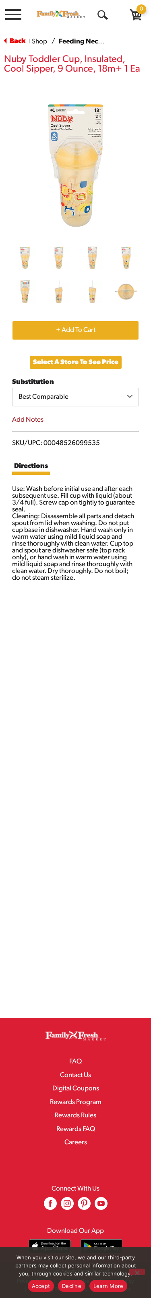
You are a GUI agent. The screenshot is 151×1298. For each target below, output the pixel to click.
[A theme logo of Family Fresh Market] (61, 14)
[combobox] (75, 397)
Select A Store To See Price (75, 362)
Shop (39, 41)
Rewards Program (75, 1102)
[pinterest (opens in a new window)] (84, 1206)
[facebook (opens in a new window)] (50, 1206)
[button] (25, 258)
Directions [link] (31, 466)
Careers (75, 1142)
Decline (71, 1286)
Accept (41, 1286)
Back (16, 41)
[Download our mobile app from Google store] (102, 1246)
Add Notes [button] (27, 419)
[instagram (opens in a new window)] (67, 1206)
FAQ (75, 1061)
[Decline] (137, 1272)
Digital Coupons (75, 1088)
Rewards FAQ (75, 1129)
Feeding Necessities (90, 41)
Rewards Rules (75, 1115)
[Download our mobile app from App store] (50, 1246)
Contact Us (75, 1075)
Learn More (108, 1286)
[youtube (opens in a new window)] (101, 1206)
